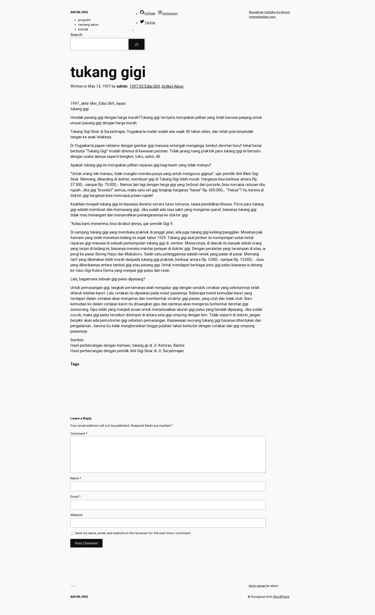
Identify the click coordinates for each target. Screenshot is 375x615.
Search (76, 34)
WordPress (281, 597)
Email (75, 497)
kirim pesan (257, 586)
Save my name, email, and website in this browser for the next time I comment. (133, 533)
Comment (79, 433)
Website (76, 515)
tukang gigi (108, 72)
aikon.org (79, 12)
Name (75, 478)
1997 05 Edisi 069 (144, 86)
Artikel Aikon (172, 86)
